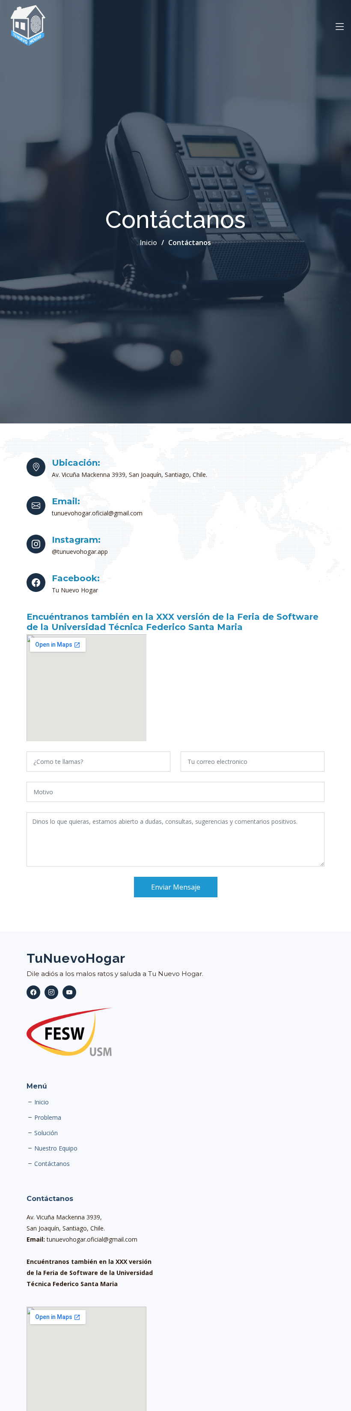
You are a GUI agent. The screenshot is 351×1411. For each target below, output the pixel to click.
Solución (46, 1133)
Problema (47, 1118)
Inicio (148, 242)
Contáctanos (52, 1164)
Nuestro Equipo (55, 1148)
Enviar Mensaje (175, 887)
